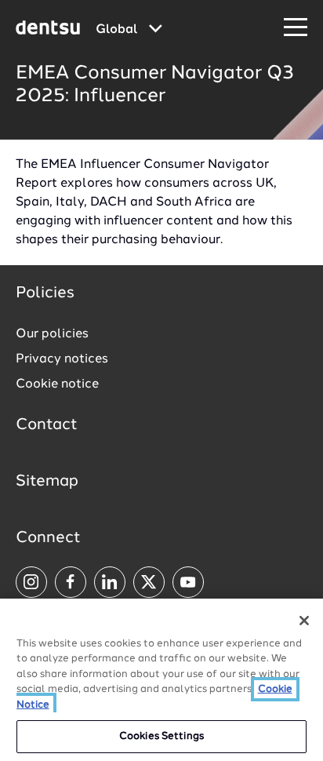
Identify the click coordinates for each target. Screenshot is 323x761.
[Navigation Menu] (295, 28)
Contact (47, 425)
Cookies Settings (161, 736)
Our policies (52, 334)
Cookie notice (57, 384)
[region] (161, 680)
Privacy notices (62, 359)
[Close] (304, 620)
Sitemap (47, 482)
